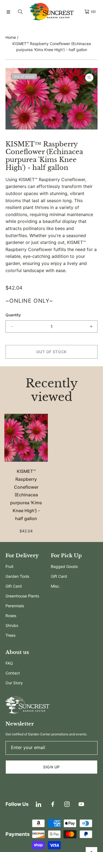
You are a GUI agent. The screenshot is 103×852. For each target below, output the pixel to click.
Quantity (13, 315)
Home (10, 37)
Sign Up (51, 767)
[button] (8, 12)
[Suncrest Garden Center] (52, 11)
